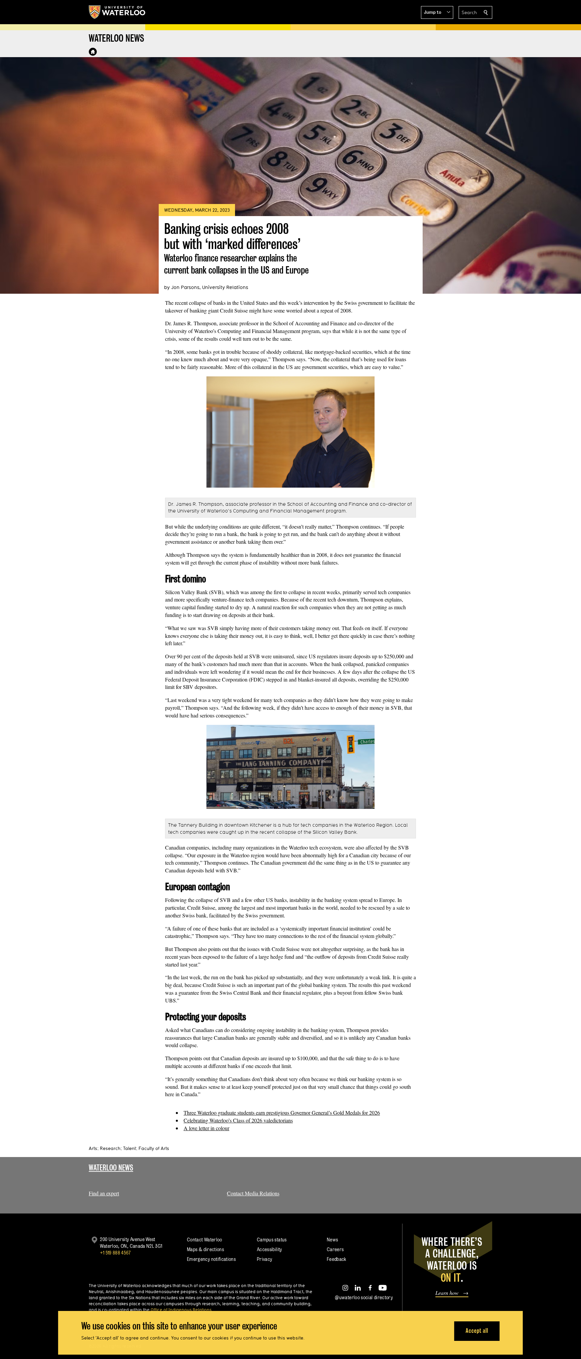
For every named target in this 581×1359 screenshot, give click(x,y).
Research (110, 1148)
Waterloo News (111, 1167)
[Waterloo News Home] (93, 52)
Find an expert (104, 1193)
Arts (93, 1148)
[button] (437, 12)
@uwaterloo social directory (364, 1297)
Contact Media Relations (253, 1193)
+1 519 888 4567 (115, 1252)
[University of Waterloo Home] (117, 12)
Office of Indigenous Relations (181, 1309)
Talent (129, 1148)
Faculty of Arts (154, 1148)
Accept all (477, 1330)
